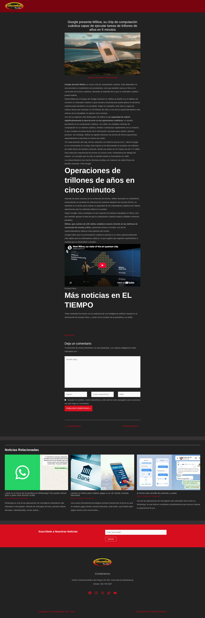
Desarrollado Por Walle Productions (151, 612)
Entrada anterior (73, 426)
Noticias (155, 6)
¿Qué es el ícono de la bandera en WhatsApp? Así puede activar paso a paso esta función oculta (36, 494)
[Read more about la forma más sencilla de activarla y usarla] (168, 472)
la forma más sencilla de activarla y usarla (157, 493)
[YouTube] (115, 592)
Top (163, 6)
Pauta (181, 6)
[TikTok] (108, 592)
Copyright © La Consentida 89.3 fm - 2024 (56, 612)
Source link (69, 335)
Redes (172, 6)
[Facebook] (90, 592)
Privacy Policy (193, 6)
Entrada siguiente (131, 426)
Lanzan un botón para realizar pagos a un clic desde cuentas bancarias (100, 494)
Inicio (145, 6)
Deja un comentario (96, 78)
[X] (102, 592)
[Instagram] (96, 592)
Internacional (111, 78)
